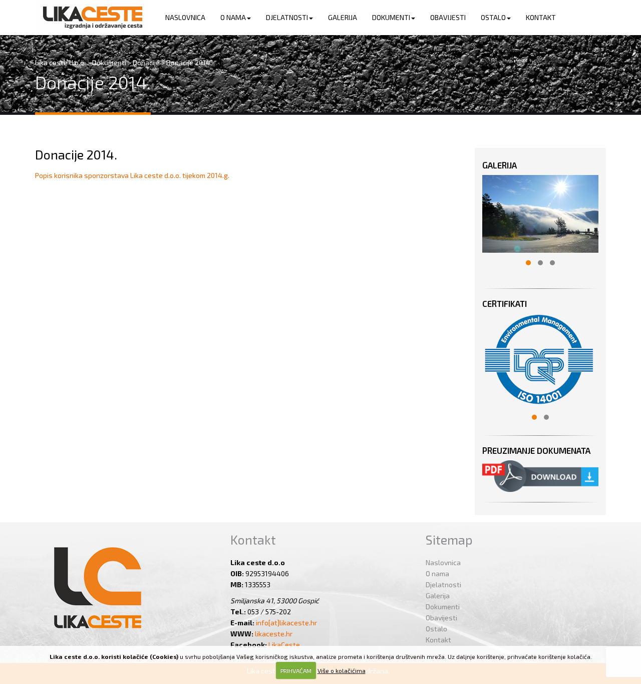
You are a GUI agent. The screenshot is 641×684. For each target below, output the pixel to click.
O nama (233, 17)
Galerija (342, 17)
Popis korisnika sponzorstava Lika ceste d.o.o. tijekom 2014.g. (132, 175)
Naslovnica (185, 17)
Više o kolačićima (341, 670)
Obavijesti (448, 17)
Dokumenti (391, 17)
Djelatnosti (287, 17)
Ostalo (493, 17)
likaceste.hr (273, 633)
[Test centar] (93, 17)
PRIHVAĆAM (295, 670)
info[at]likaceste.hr (286, 622)
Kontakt (541, 17)
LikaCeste (284, 644)
